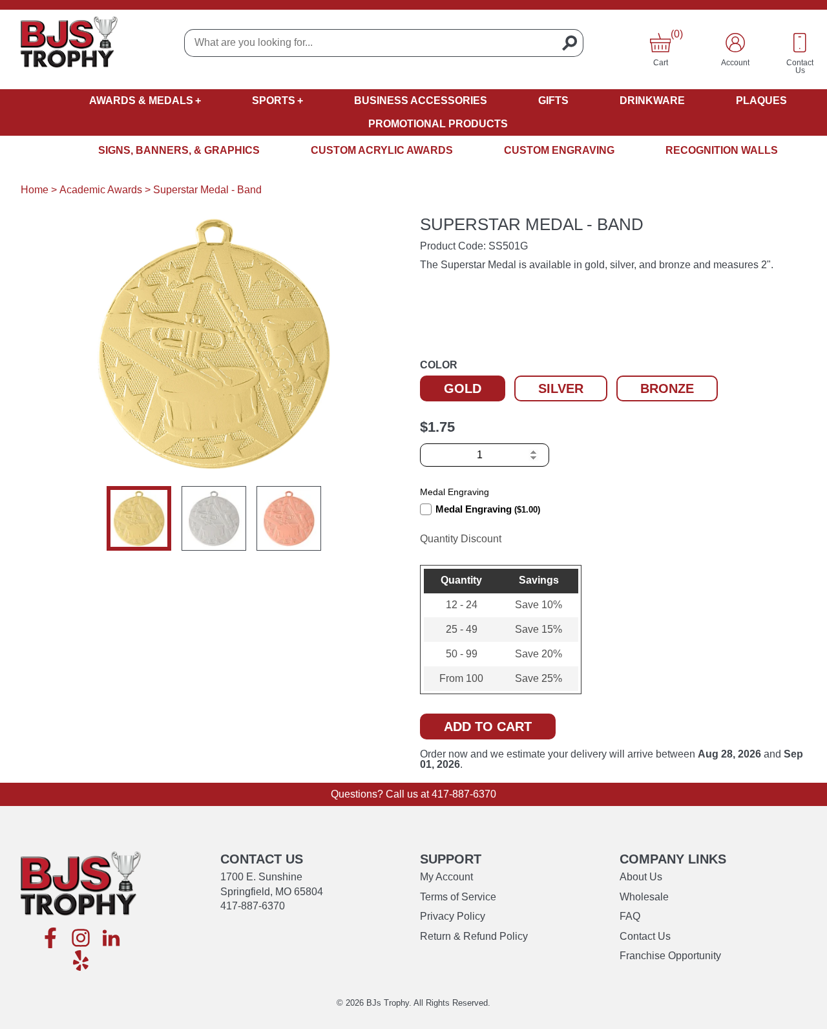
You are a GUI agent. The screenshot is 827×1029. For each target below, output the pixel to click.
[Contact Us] (799, 42)
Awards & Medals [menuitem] (141, 100)
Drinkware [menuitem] (652, 100)
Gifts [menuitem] (553, 100)
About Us (641, 876)
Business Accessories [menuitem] (420, 100)
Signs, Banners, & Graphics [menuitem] (179, 150)
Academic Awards (100, 189)
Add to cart (488, 726)
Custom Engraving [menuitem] (559, 150)
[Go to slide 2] (214, 518)
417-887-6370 (464, 794)
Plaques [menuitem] (761, 100)
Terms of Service (458, 896)
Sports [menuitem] (273, 100)
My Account (446, 876)
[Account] (735, 42)
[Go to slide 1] (139, 518)
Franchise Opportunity (670, 955)
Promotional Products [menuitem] (438, 123)
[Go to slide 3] (288, 518)
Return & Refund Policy (474, 936)
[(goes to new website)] (50, 939)
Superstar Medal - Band (207, 189)
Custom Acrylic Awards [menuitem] (382, 150)
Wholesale (644, 896)
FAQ (630, 916)
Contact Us (645, 936)
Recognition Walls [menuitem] (721, 150)
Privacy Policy (452, 916)
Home (34, 189)
